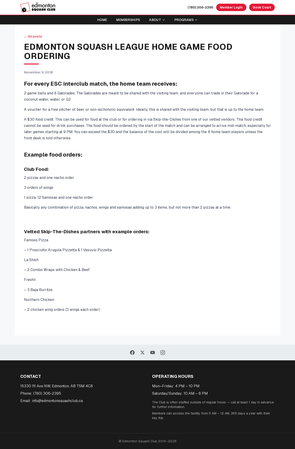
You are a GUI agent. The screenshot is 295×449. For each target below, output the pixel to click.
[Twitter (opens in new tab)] (142, 352)
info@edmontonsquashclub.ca (57, 400)
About (155, 20)
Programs (184, 20)
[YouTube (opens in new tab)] (152, 352)
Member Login (231, 7)
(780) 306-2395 (200, 7)
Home (102, 20)
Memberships (128, 20)
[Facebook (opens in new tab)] (132, 352)
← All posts (33, 36)
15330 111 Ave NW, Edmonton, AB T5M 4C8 (56, 386)
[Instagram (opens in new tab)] (162, 352)
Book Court (262, 7)
